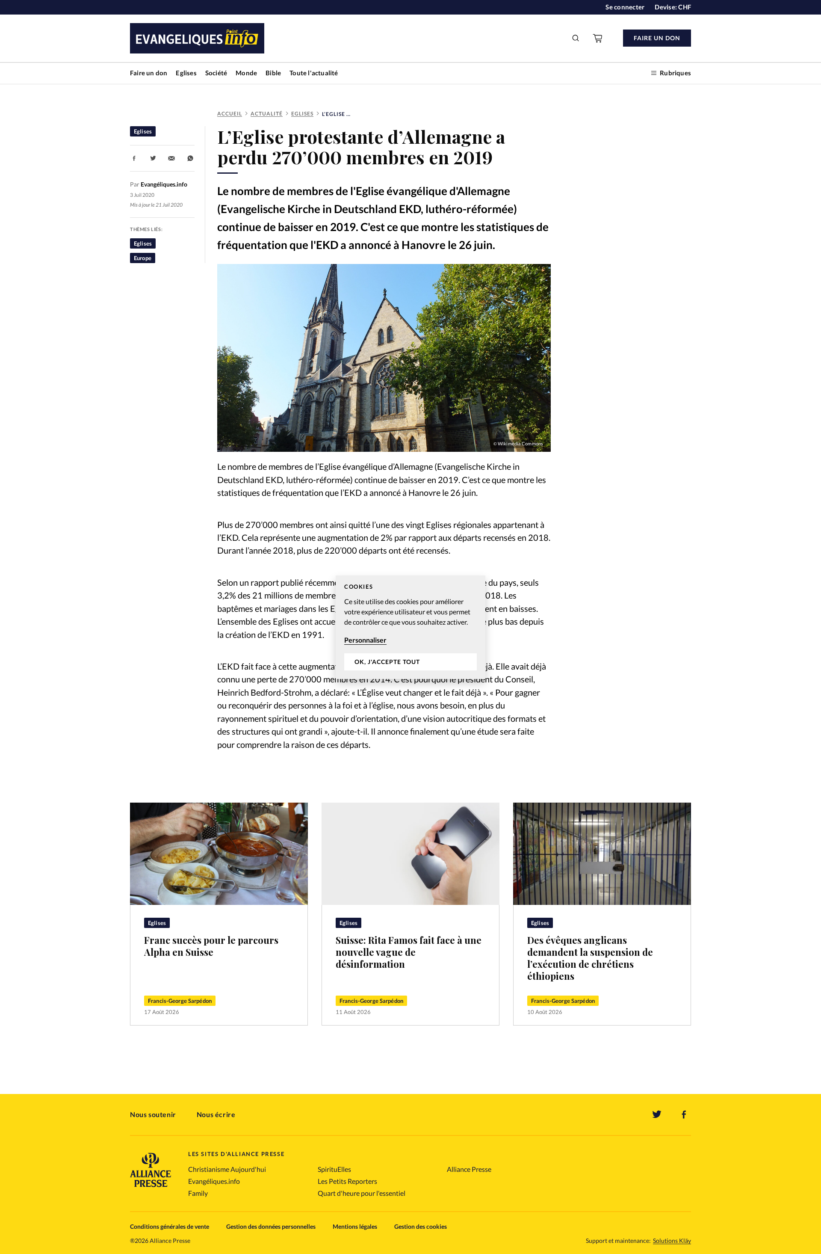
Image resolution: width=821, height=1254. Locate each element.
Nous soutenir (153, 1114)
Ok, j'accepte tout (387, 661)
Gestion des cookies (420, 1226)
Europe (142, 258)
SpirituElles (334, 1169)
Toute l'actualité (313, 73)
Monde (246, 73)
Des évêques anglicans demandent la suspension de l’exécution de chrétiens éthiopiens (590, 958)
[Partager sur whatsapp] (190, 158)
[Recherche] (576, 38)
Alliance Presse (469, 1169)
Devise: (673, 7)
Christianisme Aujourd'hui (227, 1169)
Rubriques (675, 73)
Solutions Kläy (672, 1241)
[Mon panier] (598, 38)
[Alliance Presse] (150, 1188)
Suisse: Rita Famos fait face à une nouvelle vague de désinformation (408, 952)
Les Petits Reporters (347, 1181)
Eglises (186, 73)
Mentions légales (355, 1226)
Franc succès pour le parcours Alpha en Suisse (211, 946)
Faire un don (148, 73)
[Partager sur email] (171, 158)
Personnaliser (365, 640)
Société (216, 73)
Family (198, 1193)
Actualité (267, 113)
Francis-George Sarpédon (180, 1000)
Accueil (229, 113)
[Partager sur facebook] (134, 158)
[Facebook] (684, 1114)
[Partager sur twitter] (153, 158)
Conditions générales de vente (169, 1226)
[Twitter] (657, 1114)
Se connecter (624, 7)
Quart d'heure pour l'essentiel (361, 1193)
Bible (273, 73)
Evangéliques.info (214, 1181)
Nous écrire (216, 1114)
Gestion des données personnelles (271, 1226)
